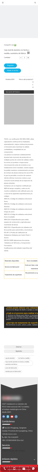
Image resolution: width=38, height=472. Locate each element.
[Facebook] (3, 416)
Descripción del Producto (13, 92)
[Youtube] (12, 416)
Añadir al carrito (12, 70)
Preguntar (10, 65)
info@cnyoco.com (9, 434)
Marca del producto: (25, 79)
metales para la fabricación (13, 371)
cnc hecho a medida (23, 358)
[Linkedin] (7, 416)
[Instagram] (16, 416)
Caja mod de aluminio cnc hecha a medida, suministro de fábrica (17, 363)
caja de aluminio (10, 358)
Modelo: (8, 79)
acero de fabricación (11, 368)
